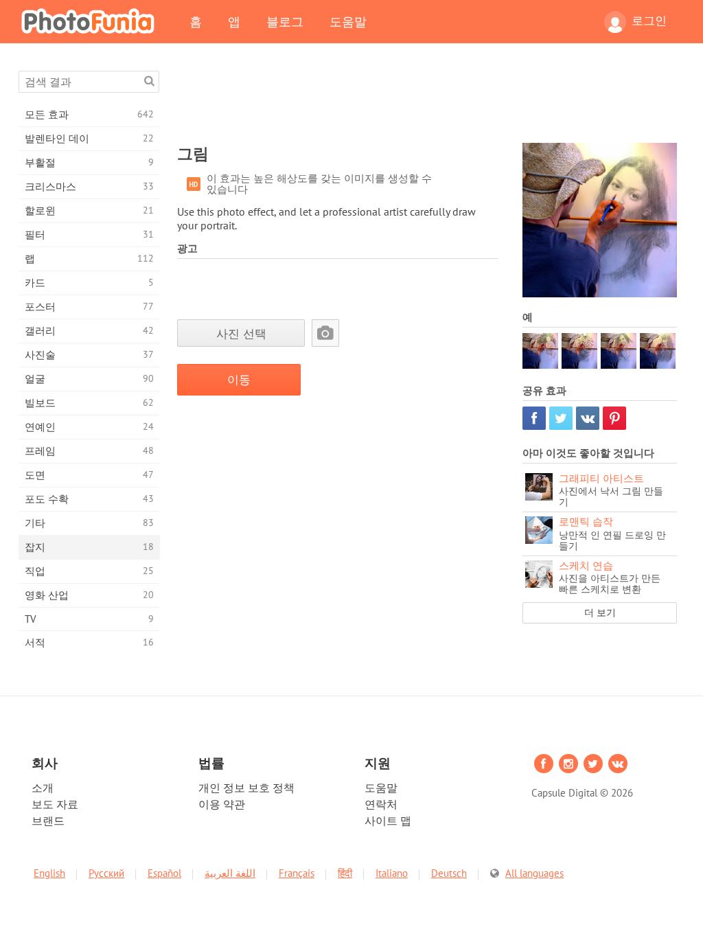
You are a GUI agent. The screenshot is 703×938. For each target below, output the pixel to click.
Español (164, 873)
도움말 (348, 21)
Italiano (392, 873)
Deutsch (449, 873)
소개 (43, 787)
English (49, 873)
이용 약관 (221, 804)
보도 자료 (55, 804)
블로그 (284, 21)
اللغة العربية (230, 873)
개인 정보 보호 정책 (246, 787)
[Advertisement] (427, 102)
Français (296, 873)
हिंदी (345, 873)
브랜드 (48, 820)
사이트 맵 (388, 820)
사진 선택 (241, 333)
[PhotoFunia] (90, 20)
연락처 (381, 804)
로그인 (649, 20)
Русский (106, 873)
